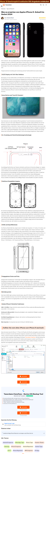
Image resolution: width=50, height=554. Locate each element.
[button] (22, 453)
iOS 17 (9, 450)
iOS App (37, 450)
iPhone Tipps (29, 442)
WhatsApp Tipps (19, 442)
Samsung (6, 446)
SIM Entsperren (29, 450)
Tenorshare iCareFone (30, 337)
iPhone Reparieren (18, 450)
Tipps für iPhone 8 (13, 19)
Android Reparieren (28, 446)
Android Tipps (38, 446)
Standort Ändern (39, 442)
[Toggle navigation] (45, 5)
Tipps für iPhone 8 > (10, 8)
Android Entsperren (8, 442)
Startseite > (3, 8)
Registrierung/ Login (9, 423)
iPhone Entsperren (16, 446)
